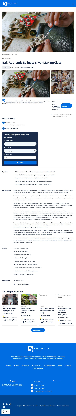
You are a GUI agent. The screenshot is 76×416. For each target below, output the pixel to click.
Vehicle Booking (50, 365)
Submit (21, 162)
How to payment (38, 368)
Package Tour (37, 365)
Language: (9, 154)
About (17, 365)
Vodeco (67, 406)
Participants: (9, 140)
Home (9, 365)
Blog (60, 365)
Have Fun (26, 365)
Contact (68, 365)
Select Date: (8, 147)
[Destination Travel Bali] (9, 5)
